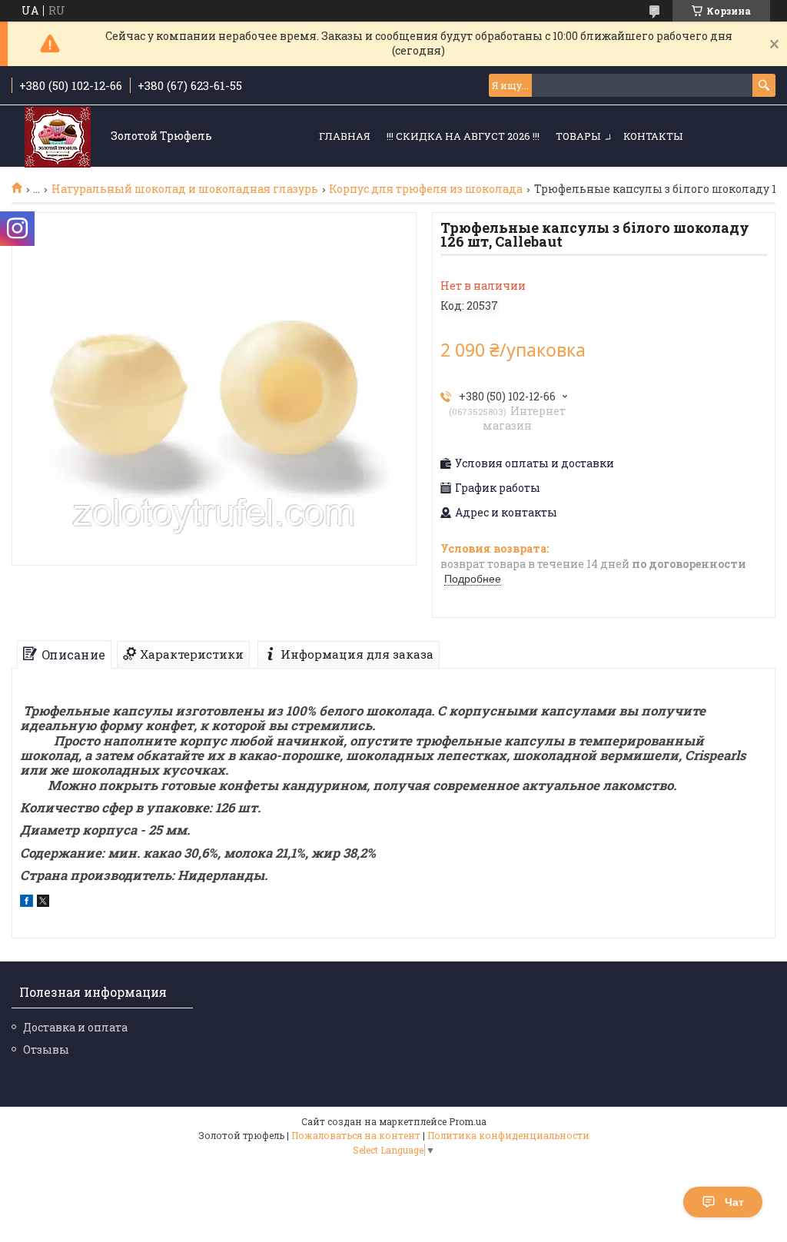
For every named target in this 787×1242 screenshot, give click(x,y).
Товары (578, 136)
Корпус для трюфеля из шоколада (426, 189)
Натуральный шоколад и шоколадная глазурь (184, 189)
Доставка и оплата (75, 1027)
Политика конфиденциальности (508, 1135)
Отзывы (46, 1049)
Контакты (652, 136)
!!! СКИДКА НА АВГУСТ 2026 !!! (463, 136)
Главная (344, 136)
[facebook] (26, 902)
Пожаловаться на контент (355, 1135)
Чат (734, 1202)
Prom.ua (467, 1121)
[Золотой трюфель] (58, 137)
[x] (43, 902)
